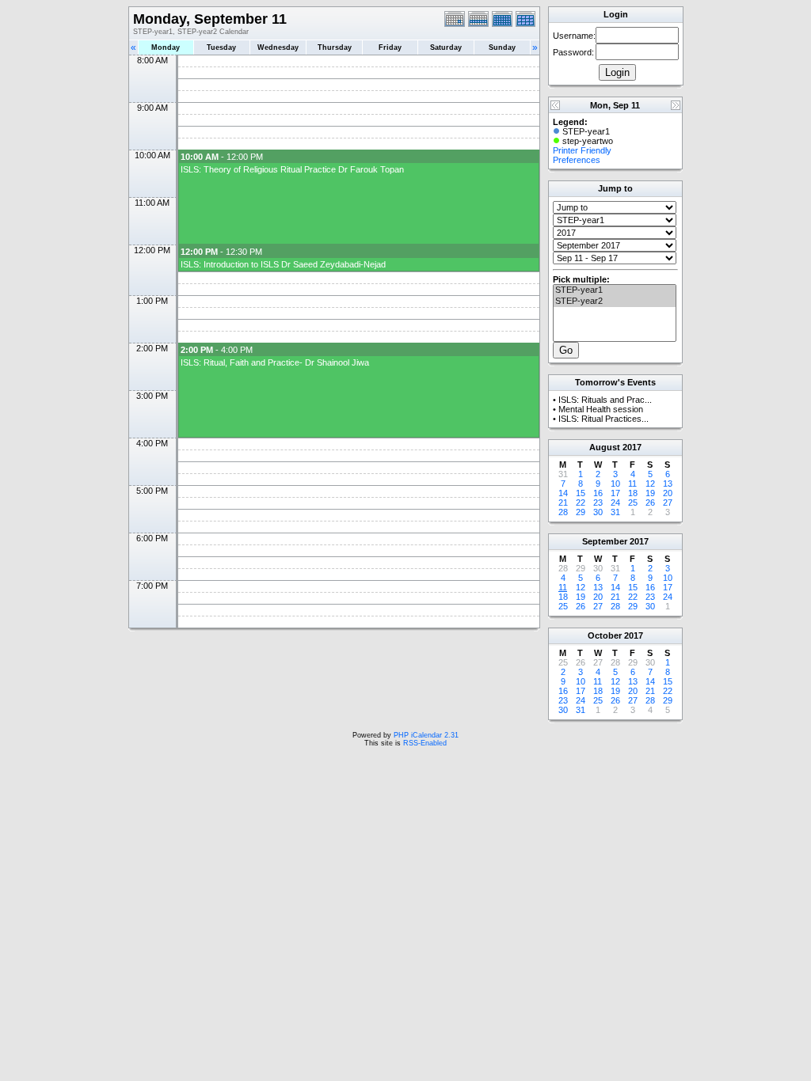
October (605, 635)
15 (580, 493)
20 (667, 493)
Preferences (576, 160)
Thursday (335, 47)
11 (632, 483)
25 (633, 502)
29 (580, 512)
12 (650, 483)
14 (563, 493)
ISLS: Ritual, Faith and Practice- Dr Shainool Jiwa (275, 362)
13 (667, 483)
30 (598, 512)
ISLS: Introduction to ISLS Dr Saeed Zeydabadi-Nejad (283, 264)
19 (650, 493)
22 (580, 502)
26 (650, 502)
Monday (165, 47)
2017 (632, 447)
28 (563, 512)
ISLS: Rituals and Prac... (605, 399)
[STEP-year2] (615, 301)
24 (615, 502)
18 (633, 493)
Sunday (502, 47)
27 (667, 502)
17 (615, 493)
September (604, 541)
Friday (390, 47)
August (604, 447)
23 (598, 502)
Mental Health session (600, 409)
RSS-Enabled (425, 743)
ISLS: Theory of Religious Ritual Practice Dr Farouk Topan (292, 169)
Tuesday (221, 47)
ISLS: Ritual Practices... (603, 418)
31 (615, 512)
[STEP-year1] (615, 290)
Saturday (446, 47)
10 (615, 483)
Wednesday (278, 47)
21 (563, 502)
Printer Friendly (582, 150)
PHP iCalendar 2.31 (426, 735)
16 (598, 493)
